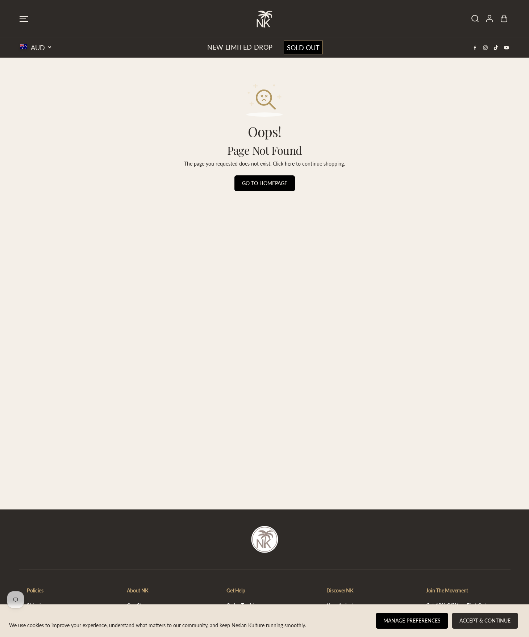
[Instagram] (485, 47)
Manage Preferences (412, 620)
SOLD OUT (303, 47)
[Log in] (489, 18)
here (290, 164)
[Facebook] (475, 47)
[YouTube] (506, 47)
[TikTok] (496, 47)
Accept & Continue (485, 620)
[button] (24, 19)
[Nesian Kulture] (264, 18)
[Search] (475, 18)
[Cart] (504, 18)
